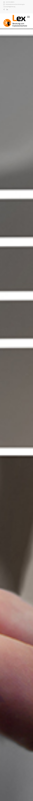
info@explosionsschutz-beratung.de (15, 4)
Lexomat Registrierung (9, 6)
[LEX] (15, 21)
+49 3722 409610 (10, 2)
